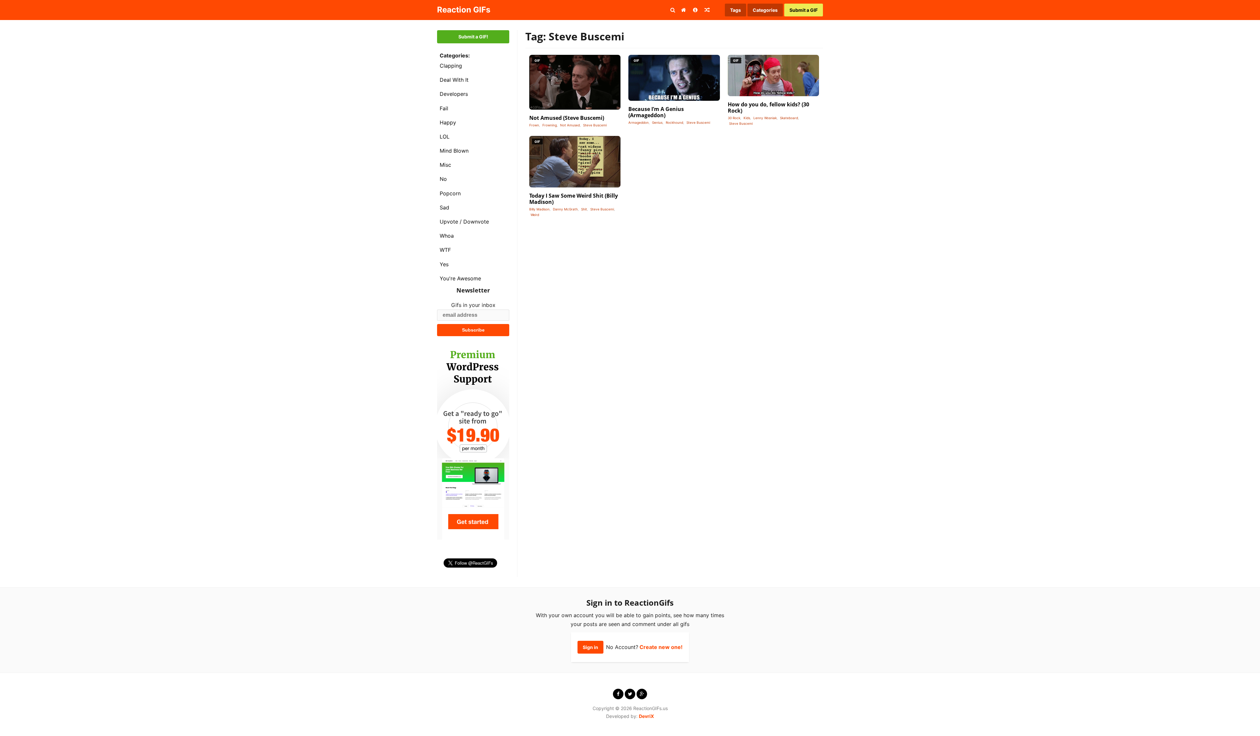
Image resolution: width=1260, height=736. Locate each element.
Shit (584, 209)
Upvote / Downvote (464, 221)
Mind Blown (454, 150)
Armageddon (638, 122)
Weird (535, 215)
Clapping (451, 65)
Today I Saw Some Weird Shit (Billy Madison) (573, 199)
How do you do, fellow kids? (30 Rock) (768, 107)
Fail (444, 108)
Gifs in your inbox (473, 305)
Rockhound (674, 122)
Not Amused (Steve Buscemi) (566, 117)
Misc (445, 165)
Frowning (549, 125)
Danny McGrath (565, 209)
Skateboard (789, 118)
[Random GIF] (707, 9)
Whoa (447, 235)
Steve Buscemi (595, 125)
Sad (444, 207)
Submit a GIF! (473, 36)
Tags (735, 10)
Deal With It (454, 79)
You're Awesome (460, 278)
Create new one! (661, 647)
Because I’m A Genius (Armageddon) (656, 112)
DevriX (646, 716)
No (443, 179)
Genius (657, 122)
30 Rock (734, 118)
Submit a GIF (803, 10)
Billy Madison (539, 209)
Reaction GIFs (463, 9)
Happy (448, 122)
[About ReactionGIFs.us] (695, 9)
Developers (454, 94)
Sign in (590, 647)
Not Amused (570, 125)
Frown (534, 125)
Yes (444, 264)
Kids (747, 118)
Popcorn (450, 193)
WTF (445, 250)
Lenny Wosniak (765, 118)
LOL (445, 136)
